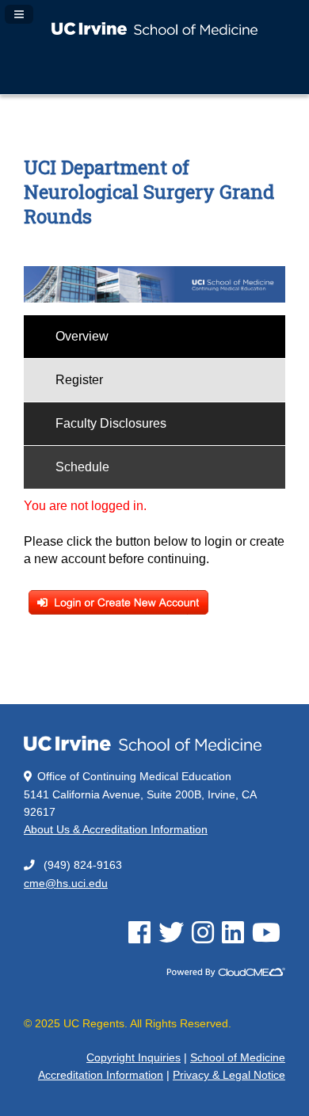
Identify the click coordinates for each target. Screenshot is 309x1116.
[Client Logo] (155, 30)
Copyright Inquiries (133, 1058)
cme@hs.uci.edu (66, 883)
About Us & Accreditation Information (116, 830)
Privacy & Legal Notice (229, 1075)
